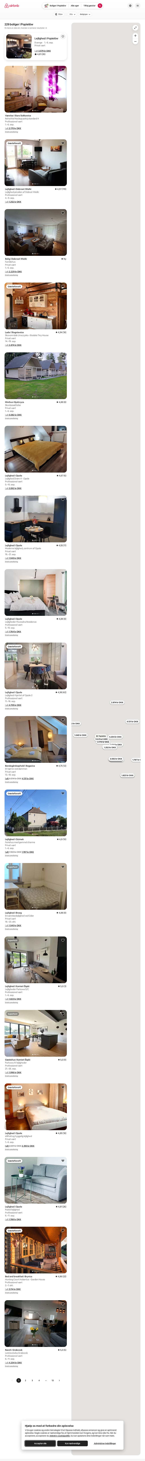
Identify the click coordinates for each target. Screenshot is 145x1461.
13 (53, 1380)
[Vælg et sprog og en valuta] (130, 5)
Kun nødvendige (72, 1443)
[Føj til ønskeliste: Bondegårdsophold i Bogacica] (63, 719)
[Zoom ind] (135, 36)
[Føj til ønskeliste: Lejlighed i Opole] (63, 429)
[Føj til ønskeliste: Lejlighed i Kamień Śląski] (63, 940)
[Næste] (59, 1380)
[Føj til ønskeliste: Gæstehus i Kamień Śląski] (63, 1013)
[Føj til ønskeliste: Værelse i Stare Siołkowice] (63, 69)
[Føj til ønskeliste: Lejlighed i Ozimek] (63, 793)
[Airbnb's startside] (12, 5)
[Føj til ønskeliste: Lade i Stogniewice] (63, 286)
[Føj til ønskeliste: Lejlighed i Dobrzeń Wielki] (63, 143)
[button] (43, 51)
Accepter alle (40, 1443)
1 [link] (18, 1380)
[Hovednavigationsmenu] (137, 5)
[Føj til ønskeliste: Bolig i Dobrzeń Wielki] (63, 213)
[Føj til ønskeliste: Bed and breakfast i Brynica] (63, 1230)
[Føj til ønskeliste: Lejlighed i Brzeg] (63, 866)
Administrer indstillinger (105, 1443)
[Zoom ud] (135, 41)
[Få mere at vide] (46, 28)
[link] (12, 1380)
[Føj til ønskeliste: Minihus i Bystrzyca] (63, 356)
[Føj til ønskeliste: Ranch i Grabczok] (63, 1304)
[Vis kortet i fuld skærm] (135, 28)
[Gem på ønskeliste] (63, 36)
